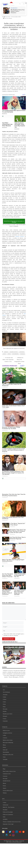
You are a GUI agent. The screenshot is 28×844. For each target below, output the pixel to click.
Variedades (5, 759)
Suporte (4, 788)
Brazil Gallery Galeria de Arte (9, 771)
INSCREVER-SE (6, 780)
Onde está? (5, 749)
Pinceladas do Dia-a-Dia (8, 754)
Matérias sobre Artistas (7, 740)
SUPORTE (5, 819)
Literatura (5, 737)
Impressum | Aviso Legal (8, 824)
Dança (4, 706)
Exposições (5, 721)
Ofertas (4, 747)
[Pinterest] (13, 832)
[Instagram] (13, 835)
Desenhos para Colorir (7, 713)
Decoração (5, 709)
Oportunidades (6, 752)
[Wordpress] (7, 835)
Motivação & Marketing (8, 742)
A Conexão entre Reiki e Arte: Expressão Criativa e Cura (8, 359)
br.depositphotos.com (14, 344)
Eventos (4, 718)
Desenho (4, 711)
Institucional (5, 804)
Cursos (4, 704)
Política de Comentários (8, 814)
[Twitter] (10, 832)
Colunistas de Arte (7, 773)
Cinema (4, 697)
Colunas (4, 699)
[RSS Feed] (3, 832)
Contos (4, 701)
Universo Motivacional (7, 790)
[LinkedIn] (17, 832)
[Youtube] (20, 832)
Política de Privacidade (8, 812)
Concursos (5, 776)
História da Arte (6, 730)
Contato (4, 802)
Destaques (5, 716)
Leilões (4, 735)
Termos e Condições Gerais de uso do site (11, 821)
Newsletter (5, 809)
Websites (5, 792)
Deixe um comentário (8, 18)
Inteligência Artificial (7, 733)
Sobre (4, 816)
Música (4, 745)
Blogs (4, 768)
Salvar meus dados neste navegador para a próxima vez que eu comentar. (14, 634)
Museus (4, 783)
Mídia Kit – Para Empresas (8, 807)
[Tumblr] (3, 835)
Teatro (4, 757)
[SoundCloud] (10, 835)
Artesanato (5, 694)
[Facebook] (7, 832)
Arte (4, 689)
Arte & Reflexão (6, 692)
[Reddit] (23, 832)
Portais (4, 785)
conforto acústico (19, 236)
